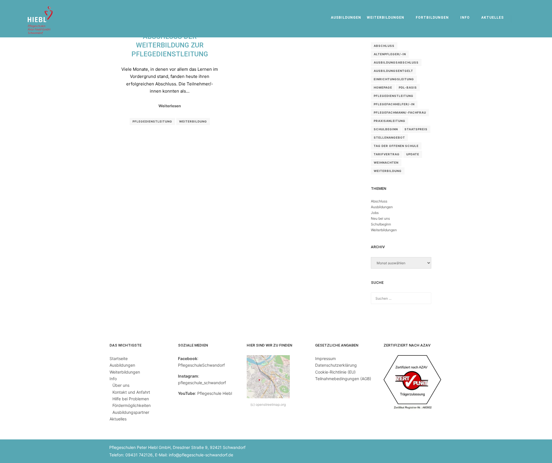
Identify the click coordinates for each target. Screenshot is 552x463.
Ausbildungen (382, 207)
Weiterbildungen (384, 230)
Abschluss (384, 45)
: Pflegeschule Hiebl (205, 393)
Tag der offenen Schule (396, 146)
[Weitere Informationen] (531, 18)
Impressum (325, 358)
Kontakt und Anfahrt (131, 392)
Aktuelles (118, 418)
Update (412, 154)
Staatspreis (416, 129)
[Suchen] (520, 18)
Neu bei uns (380, 218)
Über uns (120, 385)
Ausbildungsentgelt (393, 70)
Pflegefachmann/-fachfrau (400, 112)
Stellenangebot (389, 137)
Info (113, 378)
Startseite (119, 358)
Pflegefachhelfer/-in (394, 104)
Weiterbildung (193, 121)
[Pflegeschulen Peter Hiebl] (40, 18)
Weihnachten (386, 162)
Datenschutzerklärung (336, 365)
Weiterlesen (169, 106)
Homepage (383, 87)
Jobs (375, 213)
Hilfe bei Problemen (130, 398)
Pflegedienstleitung (152, 121)
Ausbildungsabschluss (396, 62)
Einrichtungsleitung (394, 79)
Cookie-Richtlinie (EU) (335, 372)
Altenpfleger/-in (390, 54)
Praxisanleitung (389, 121)
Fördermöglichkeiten (131, 405)
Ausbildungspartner (130, 412)
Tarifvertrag (387, 154)
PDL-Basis (408, 87)
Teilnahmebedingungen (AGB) (343, 378)
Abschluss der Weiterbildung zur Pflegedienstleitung (169, 45)
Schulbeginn (386, 129)
